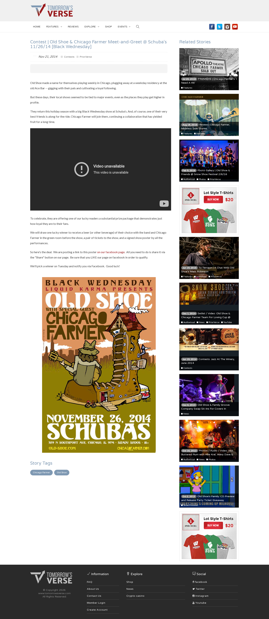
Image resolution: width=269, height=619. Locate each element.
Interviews (201, 276)
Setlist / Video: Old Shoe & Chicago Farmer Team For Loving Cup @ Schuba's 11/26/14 (205, 317)
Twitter (200, 589)
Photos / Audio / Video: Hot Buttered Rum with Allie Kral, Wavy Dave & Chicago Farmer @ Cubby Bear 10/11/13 (207, 454)
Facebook (200, 582)
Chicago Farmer (41, 472)
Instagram (202, 595)
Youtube (200, 602)
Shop (129, 582)
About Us (93, 589)
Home (36, 26)
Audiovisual (189, 179)
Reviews (73, 26)
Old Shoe (62, 472)
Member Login (96, 602)
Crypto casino (135, 595)
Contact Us (94, 595)
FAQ (89, 582)
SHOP (108, 26)
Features (52, 26)
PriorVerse (85, 56)
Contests (68, 56)
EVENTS (122, 26)
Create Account (97, 609)
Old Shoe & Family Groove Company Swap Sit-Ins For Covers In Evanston (205, 408)
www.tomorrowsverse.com (54, 593)
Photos (202, 179)
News (202, 322)
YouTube (227, 322)
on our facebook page (111, 252)
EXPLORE (90, 26)
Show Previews (190, 505)
